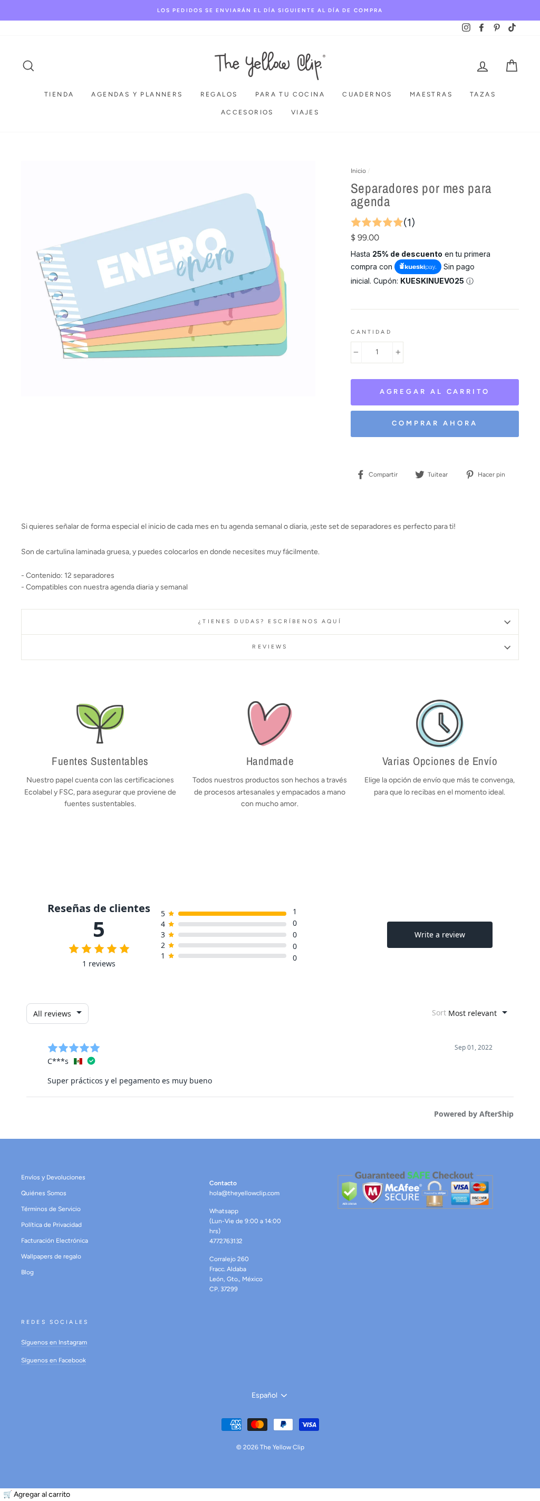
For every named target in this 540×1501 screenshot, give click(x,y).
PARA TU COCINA (290, 94)
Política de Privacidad (51, 1224)
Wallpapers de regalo (51, 1256)
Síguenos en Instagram (54, 1342)
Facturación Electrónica (54, 1240)
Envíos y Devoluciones (53, 1177)
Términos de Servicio (51, 1209)
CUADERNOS (367, 94)
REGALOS (219, 94)
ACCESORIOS (247, 112)
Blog (27, 1272)
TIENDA (59, 94)
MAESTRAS (431, 94)
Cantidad (371, 331)
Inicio (358, 171)
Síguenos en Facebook (53, 1360)
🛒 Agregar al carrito (36, 1494)
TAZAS (483, 94)
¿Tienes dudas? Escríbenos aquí (270, 621)
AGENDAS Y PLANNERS (136, 94)
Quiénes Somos (43, 1193)
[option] (270, 10)
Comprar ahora (435, 423)
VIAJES (305, 112)
